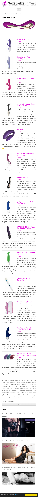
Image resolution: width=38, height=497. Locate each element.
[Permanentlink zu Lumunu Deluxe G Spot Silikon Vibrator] (8, 109)
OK (31, 495)
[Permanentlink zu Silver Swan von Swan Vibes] (8, 84)
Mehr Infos (16, 494)
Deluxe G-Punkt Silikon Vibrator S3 (25, 154)
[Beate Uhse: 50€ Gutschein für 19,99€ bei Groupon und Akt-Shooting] (18, 428)
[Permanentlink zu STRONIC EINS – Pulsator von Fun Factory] (8, 232)
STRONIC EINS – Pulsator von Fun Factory (26, 228)
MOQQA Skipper (23, 39)
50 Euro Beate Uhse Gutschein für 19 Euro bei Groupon (17, 441)
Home (3, 13)
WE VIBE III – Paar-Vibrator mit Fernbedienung (26, 354)
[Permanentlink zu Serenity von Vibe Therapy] (8, 62)
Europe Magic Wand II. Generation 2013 (25, 279)
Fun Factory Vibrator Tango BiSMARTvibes (25, 328)
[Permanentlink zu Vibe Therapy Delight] (8, 307)
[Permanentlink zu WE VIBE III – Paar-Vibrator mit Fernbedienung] (8, 357)
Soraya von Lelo (23, 177)
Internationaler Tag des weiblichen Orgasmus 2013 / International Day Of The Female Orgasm (19, 469)
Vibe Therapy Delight (25, 302)
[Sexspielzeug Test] (19, 7)
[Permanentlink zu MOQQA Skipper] (8, 45)
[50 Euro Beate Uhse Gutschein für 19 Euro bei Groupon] (18, 453)
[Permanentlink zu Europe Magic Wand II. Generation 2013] (8, 284)
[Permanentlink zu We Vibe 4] (8, 135)
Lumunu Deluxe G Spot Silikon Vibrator (25, 105)
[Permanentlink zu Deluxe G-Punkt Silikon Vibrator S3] (8, 159)
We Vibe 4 (20, 130)
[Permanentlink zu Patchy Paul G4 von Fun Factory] (8, 258)
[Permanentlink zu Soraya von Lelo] (8, 183)
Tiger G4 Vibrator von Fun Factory (25, 202)
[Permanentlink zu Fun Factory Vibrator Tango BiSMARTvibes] (8, 333)
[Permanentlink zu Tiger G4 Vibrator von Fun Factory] (8, 207)
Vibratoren (9, 13)
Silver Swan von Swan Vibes (25, 79)
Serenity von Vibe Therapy (23, 58)
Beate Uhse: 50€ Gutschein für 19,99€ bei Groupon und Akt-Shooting (18, 415)
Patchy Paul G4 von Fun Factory (26, 253)
